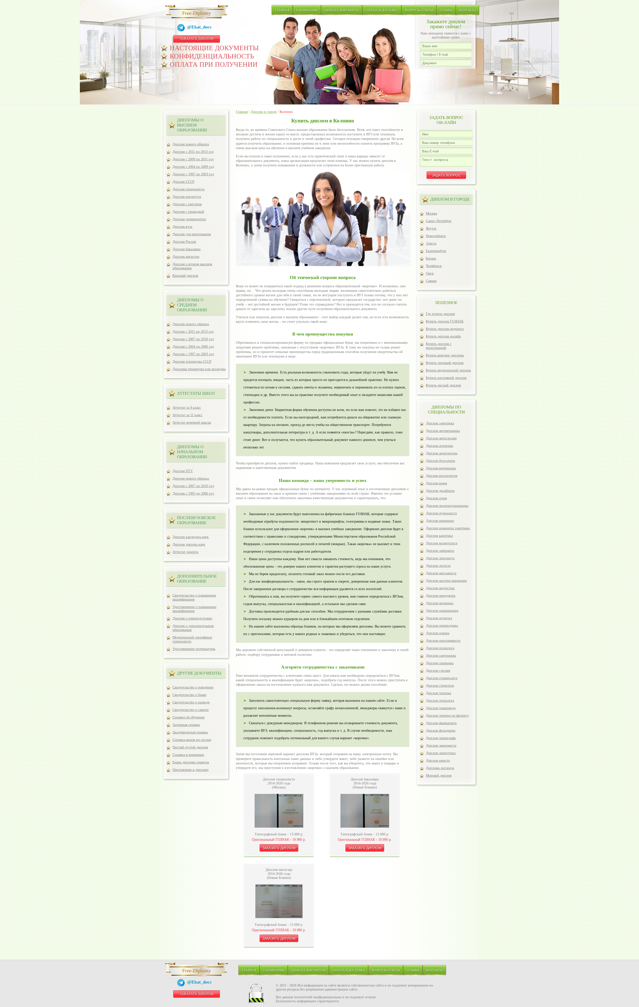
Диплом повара (437, 633)
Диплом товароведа (441, 708)
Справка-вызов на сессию (191, 740)
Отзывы (446, 10)
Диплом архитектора (441, 453)
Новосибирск (436, 236)
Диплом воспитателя (441, 476)
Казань (431, 258)
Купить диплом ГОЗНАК (445, 321)
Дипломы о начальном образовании (192, 451)
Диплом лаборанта (440, 551)
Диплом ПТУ (182, 471)
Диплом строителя (440, 685)
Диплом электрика (440, 423)
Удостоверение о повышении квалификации (194, 609)
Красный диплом (185, 276)
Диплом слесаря (438, 670)
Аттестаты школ (196, 393)
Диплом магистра (185, 257)
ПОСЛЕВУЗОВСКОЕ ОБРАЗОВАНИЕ (196, 520)
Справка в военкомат (188, 755)
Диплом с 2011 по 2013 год (193, 152)
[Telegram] (182, 28)
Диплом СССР (183, 182)
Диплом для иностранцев (191, 234)
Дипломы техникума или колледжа (199, 369)
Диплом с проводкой (188, 212)
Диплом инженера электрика (448, 528)
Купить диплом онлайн (443, 336)
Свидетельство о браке (189, 695)
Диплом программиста (443, 641)
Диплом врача (436, 483)
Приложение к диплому (190, 770)
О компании (307, 10)
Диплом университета (189, 219)
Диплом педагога (439, 618)
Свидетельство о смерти (190, 710)
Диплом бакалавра (186, 249)
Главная (282, 10)
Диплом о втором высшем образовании (192, 266)
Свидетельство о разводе (191, 702)
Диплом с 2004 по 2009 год (193, 167)
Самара (431, 281)
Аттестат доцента (185, 552)
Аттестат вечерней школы (191, 422)
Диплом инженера (440, 521)
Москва (431, 213)
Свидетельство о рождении (192, 687)
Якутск (431, 228)
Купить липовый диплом (445, 363)
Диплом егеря (436, 498)
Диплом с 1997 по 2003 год (193, 174)
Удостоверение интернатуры (193, 649)
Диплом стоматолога (441, 678)
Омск (430, 273)
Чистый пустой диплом (190, 747)
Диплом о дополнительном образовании (193, 628)
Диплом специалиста (188, 189)
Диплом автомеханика (443, 431)
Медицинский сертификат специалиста (192, 639)
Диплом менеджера (440, 596)
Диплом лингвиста (440, 558)
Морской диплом (439, 775)
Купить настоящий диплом (446, 378)
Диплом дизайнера (440, 491)
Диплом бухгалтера (440, 461)
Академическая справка (190, 732)
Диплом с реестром (187, 204)
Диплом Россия (184, 242)
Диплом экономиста (441, 745)
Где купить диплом (440, 314)
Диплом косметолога (441, 543)
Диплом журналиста (441, 513)
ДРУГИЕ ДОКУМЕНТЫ (199, 673)
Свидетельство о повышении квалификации (194, 597)
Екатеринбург (436, 251)
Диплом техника (438, 693)
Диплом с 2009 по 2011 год (193, 159)
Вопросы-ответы (419, 10)
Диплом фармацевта (441, 723)
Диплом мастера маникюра (446, 581)
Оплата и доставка (382, 10)
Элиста (431, 243)
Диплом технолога (440, 700)
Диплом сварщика (440, 663)
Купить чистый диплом (443, 385)
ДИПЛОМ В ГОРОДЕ (450, 199)
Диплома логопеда (440, 768)
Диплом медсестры (440, 588)
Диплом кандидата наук (190, 537)
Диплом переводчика (442, 626)
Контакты (467, 10)
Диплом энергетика (441, 753)
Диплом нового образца (190, 144)
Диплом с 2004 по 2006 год (193, 346)
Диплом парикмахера (442, 611)
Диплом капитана (439, 536)
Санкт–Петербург (439, 221)
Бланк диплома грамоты (190, 762)
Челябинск (434, 266)
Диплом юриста (438, 760)
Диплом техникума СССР (191, 361)
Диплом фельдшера (440, 730)
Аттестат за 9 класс (186, 407)
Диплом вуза (182, 227)
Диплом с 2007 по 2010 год (193, 339)
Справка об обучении (188, 717)
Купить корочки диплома (445, 355)
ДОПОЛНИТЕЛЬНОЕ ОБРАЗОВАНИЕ (197, 579)
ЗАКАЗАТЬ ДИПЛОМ (196, 38)
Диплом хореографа (441, 738)
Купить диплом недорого (445, 329)
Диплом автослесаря (441, 438)
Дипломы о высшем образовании (192, 125)
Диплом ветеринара (441, 468)
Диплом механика (439, 603)
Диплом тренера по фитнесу (447, 715)
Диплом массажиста (441, 573)
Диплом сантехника (441, 656)
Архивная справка (186, 725)
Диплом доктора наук (188, 544)
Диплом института (186, 197)
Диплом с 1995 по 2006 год (193, 493)
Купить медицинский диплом (448, 370)
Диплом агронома (439, 446)
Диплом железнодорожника (447, 506)
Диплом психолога (440, 648)
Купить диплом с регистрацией (439, 346)
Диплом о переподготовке (192, 618)
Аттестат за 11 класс (187, 415)
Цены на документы (341, 10)
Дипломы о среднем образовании (192, 305)
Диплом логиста (438, 566)
